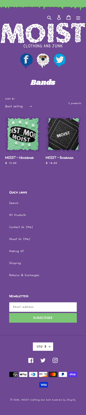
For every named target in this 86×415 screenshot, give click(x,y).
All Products (17, 215)
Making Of (16, 251)
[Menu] (78, 17)
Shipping (15, 263)
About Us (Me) (19, 239)
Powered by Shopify (64, 400)
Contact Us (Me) (21, 227)
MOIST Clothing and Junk (36, 400)
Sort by (10, 99)
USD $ (41, 346)
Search (13, 203)
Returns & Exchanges (24, 275)
